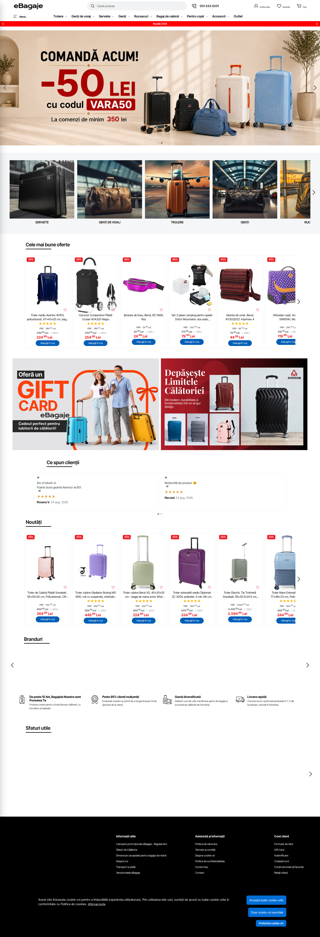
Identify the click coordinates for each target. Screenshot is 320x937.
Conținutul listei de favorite (289, 866)
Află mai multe (97, 904)
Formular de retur (283, 844)
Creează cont (281, 861)
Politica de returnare (206, 844)
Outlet (238, 16)
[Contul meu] (261, 6)
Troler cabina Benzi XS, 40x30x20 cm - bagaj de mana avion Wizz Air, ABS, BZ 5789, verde (143, 595)
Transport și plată (125, 866)
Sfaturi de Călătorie (126, 849)
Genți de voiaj (81, 16)
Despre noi (122, 861)
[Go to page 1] (158, 514)
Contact (199, 872)
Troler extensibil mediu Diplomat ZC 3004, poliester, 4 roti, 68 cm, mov (192, 595)
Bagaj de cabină (167, 16)
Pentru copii (195, 16)
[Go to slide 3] (161, 143)
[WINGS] (52, 672)
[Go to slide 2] (160, 143)
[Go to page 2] (160, 514)
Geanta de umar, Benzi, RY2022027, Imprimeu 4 (240, 317)
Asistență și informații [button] (210, 836)
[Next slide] (314, 192)
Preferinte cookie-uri (271, 923)
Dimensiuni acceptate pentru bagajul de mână (141, 855)
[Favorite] (283, 6)
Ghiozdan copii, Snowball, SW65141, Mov (288, 317)
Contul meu (201, 866)
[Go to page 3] (161, 514)
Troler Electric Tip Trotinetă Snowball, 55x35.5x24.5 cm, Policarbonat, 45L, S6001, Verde (240, 595)
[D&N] (80, 672)
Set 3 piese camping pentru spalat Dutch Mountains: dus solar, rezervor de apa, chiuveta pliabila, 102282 (191, 317)
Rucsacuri (141, 16)
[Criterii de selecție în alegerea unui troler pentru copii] (160, 773)
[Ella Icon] (134, 672)
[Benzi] (299, 672)
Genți (122, 16)
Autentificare (281, 855)
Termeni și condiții (205, 849)
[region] (160, 23)
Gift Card (279, 849)
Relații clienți (281, 872)
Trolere (58, 16)
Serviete (104, 16)
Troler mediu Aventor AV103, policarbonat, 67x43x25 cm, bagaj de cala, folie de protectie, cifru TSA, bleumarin (47, 317)
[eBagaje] (28, 6)
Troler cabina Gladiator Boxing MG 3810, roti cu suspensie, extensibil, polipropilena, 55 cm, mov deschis (95, 595)
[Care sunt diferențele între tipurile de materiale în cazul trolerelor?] (61, 773)
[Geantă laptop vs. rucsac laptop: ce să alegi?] (259, 773)
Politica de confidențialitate (210, 861)
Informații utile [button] (126, 836)
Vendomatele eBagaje (128, 872)
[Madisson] (189, 672)
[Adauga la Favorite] (65, 310)
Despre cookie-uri (205, 855)
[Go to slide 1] (158, 143)
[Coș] (301, 6)
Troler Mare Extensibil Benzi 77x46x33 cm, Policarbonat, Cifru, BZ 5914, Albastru (288, 595)
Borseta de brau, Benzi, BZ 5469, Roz (144, 317)
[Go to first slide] (315, 88)
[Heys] (217, 672)
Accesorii (219, 16)
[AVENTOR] (271, 672)
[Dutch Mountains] (162, 672)
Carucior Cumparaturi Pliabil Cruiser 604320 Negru (95, 317)
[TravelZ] (25, 672)
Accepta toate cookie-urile (266, 900)
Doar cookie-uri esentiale (267, 912)
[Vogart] (107, 672)
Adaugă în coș (47, 343)
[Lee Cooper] (244, 672)
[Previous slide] (5, 88)
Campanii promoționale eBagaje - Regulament (141, 844)
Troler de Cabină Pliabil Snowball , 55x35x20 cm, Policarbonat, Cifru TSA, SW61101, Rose (47, 595)
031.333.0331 (209, 6)
